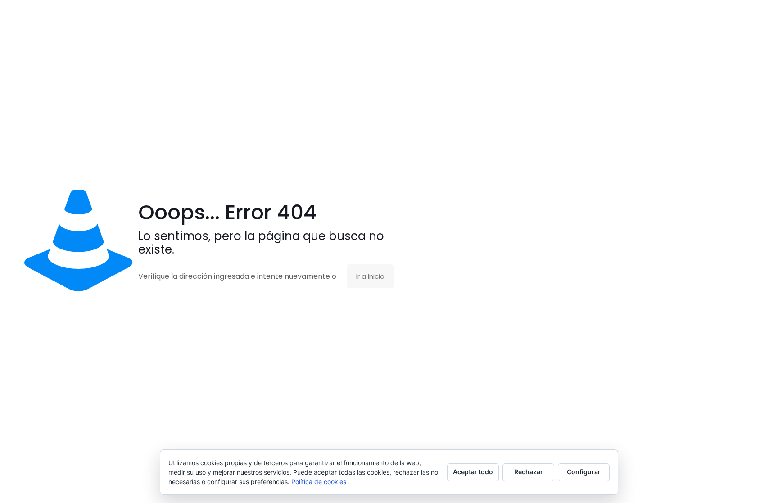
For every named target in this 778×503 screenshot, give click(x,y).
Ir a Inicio (370, 276)
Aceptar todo (473, 472)
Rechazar (528, 472)
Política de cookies (318, 481)
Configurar (584, 472)
